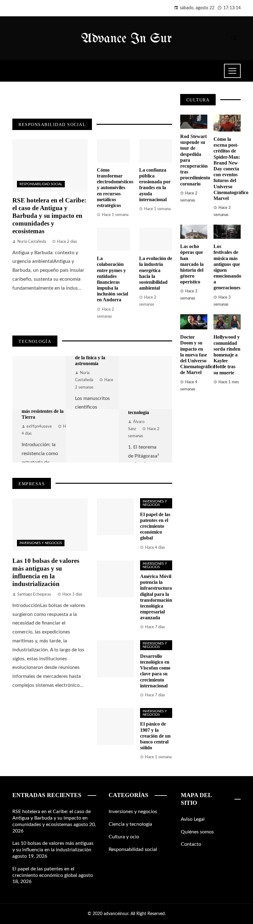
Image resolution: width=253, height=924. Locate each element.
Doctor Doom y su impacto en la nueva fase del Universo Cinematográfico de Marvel (197, 354)
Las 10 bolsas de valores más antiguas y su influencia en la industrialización (45, 572)
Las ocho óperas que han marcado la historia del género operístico (192, 264)
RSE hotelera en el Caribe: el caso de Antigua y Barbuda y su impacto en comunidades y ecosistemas (49, 215)
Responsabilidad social (40, 184)
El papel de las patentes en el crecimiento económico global (155, 526)
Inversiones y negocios (40, 543)
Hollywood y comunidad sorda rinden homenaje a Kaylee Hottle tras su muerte (227, 354)
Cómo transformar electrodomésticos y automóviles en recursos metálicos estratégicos (115, 187)
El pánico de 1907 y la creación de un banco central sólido (155, 735)
